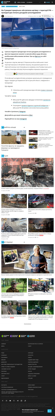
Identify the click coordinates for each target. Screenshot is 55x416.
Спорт (3, 376)
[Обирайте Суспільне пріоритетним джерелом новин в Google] (2, 66)
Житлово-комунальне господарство (11, 364)
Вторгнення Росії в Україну (11, 6)
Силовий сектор (6, 369)
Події (2, 352)
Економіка (4, 357)
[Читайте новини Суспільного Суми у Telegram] (17, 400)
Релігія (30, 371)
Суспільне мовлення (7, 387)
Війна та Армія (22, 6)
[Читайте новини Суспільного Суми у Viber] (14, 400)
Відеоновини (5, 378)
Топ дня (30, 378)
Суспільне (19, 407)
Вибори (3, 359)
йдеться (38, 56)
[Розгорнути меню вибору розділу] (15, 2)
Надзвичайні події (33, 359)
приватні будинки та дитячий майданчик (34, 105)
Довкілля (4, 362)
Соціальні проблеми (34, 373)
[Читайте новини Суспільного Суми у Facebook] (2, 400)
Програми (31, 389)
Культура (30, 355)
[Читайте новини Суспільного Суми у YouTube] (10, 400)
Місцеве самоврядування (35, 366)
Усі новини (29, 2)
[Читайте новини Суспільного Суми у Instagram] (6, 400)
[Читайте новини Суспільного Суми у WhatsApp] (21, 400)
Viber (31, 115)
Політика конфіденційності (9, 389)
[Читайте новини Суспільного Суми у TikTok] (25, 400)
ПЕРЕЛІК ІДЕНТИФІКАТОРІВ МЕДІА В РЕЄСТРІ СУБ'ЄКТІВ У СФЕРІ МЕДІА (12, 392)
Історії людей (32, 369)
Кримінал (4, 355)
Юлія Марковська (9, 16)
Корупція (30, 352)
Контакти (4, 385)
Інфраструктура (32, 364)
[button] (2, 52)
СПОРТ (29, 346)
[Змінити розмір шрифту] (53, 16)
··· (40, 2)
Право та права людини (8, 366)
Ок (49, 410)
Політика (4, 371)
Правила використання (34, 387)
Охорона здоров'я (33, 362)
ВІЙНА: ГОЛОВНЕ (21, 2)
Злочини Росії (5, 373)
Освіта (30, 357)
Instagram (23, 119)
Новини (3, 343)
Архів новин (31, 385)
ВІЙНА (3, 6)
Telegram (22, 111)
